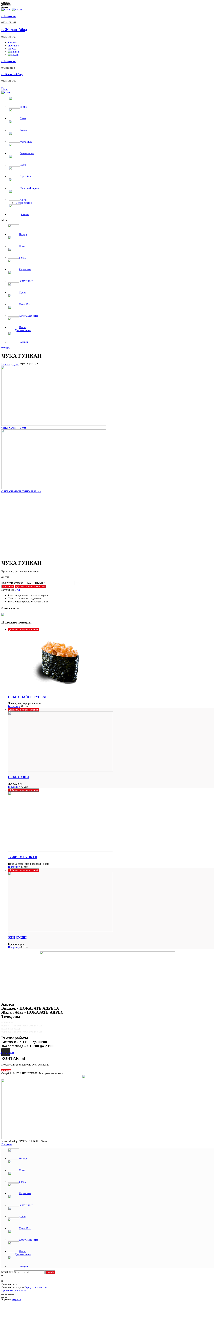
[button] (107, 220)
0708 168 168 (8, 22)
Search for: (7, 1272)
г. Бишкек (8, 16)
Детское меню (24, 202)
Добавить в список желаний (30, 586)
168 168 (16, 1031)
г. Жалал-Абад (14, 29)
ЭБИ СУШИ (17, 937)
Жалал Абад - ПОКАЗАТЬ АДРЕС (32, 1012)
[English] (6, 9)
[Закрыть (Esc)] (2, 1294)
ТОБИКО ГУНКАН (22, 857)
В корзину (8, 586)
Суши (15, 364)
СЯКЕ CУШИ (18, 777)
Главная (5, 2)
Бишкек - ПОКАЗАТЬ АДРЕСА (30, 1008)
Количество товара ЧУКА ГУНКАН (22, 582)
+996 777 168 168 (11, 1025)
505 (9, 1031)
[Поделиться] (6, 1294)
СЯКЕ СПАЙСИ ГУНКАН (28, 697)
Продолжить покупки (13, 1290)
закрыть (16, 1299)
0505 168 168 (8, 36)
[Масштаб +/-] (12, 1294)
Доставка (6, 4)
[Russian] (17, 9)
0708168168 (8, 67)
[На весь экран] (9, 1294)
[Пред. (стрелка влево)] (2, 1297)
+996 (4, 1031)
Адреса (4, 7)
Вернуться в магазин (36, 1287)
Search (50, 1272)
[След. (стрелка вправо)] (6, 1297)
